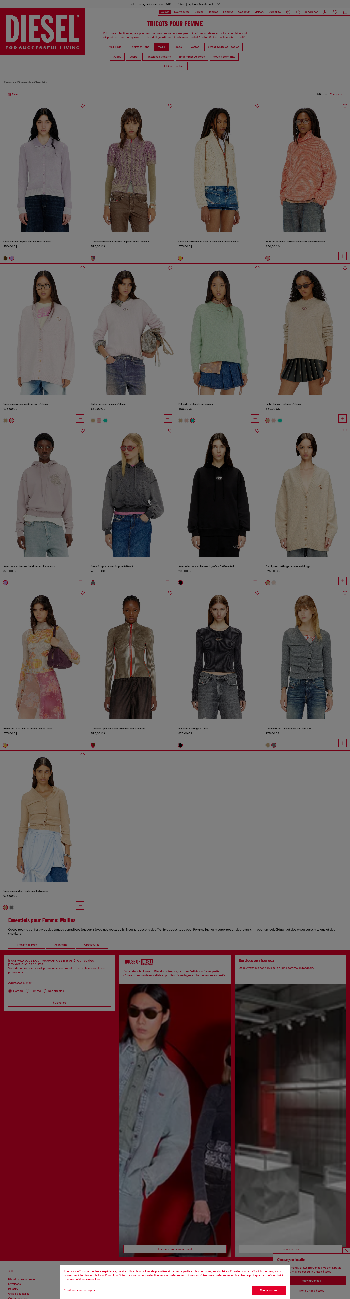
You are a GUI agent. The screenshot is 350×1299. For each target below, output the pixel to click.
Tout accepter (269, 1290)
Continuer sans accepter (79, 1290)
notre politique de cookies (83, 1279)
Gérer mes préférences (215, 1275)
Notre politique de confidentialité (262, 1275)
